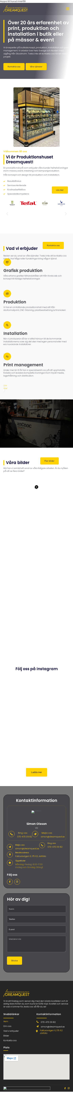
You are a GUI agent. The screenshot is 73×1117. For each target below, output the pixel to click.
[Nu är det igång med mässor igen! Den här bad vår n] (19, 705)
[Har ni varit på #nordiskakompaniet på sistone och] (53, 687)
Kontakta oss (10, 1040)
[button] (7, 213)
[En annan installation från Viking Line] (53, 751)
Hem (5, 1021)
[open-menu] (67, 9)
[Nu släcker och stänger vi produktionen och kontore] (19, 733)
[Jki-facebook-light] (10, 882)
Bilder (6, 1035)
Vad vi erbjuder (11, 1030)
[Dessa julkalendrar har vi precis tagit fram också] (53, 727)
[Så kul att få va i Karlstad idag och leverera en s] (19, 687)
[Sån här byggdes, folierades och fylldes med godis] (19, 755)
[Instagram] (17, 882)
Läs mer (5, 387)
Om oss (7, 1026)
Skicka (14, 960)
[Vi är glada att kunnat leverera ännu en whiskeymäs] (53, 708)
